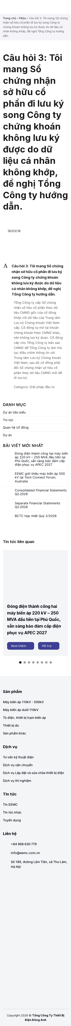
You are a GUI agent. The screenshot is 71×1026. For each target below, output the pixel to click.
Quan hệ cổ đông (16, 427)
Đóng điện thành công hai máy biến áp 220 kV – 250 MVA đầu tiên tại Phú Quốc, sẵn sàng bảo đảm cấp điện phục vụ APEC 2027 (41, 459)
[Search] (66, 7)
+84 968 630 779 (24, 844)
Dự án (7, 435)
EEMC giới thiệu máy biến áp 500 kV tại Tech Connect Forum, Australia (40, 477)
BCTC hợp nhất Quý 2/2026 (36, 516)
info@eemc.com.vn (25, 853)
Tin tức (8, 420)
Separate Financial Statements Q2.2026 (37, 505)
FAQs (22, 18)
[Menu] (6, 6)
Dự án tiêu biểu (14, 412)
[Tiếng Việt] (62, 6)
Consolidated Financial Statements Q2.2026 (41, 492)
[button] (35, 280)
